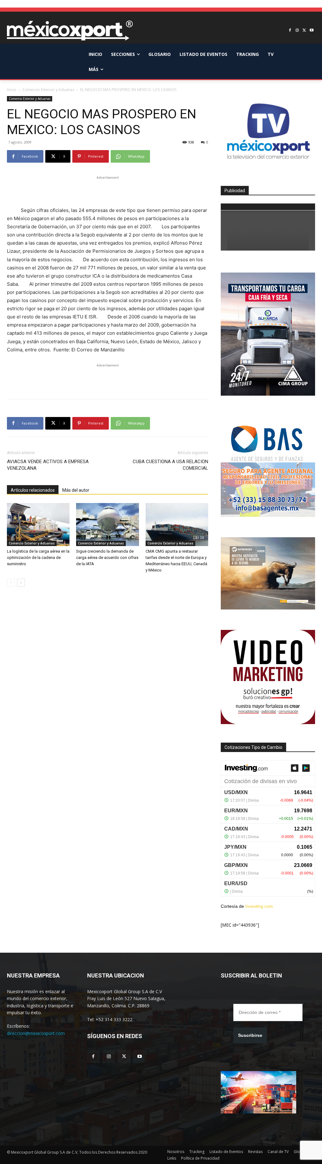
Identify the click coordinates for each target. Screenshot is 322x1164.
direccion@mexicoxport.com (36, 1033)
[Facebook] (290, 30)
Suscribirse (250, 1035)
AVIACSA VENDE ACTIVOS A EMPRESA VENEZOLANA (48, 465)
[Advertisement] (107, 190)
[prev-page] (11, 583)
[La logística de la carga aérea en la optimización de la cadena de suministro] (38, 524)
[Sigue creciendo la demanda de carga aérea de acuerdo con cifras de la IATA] (107, 524)
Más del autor (75, 490)
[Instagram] (297, 30)
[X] (304, 30)
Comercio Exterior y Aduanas (48, 89)
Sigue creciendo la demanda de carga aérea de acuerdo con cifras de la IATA (107, 557)
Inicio (11, 89)
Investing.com (259, 906)
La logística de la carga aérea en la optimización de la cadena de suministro (38, 557)
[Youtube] (311, 30)
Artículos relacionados (33, 490)
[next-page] (21, 583)
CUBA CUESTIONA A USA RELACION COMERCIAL (170, 465)
